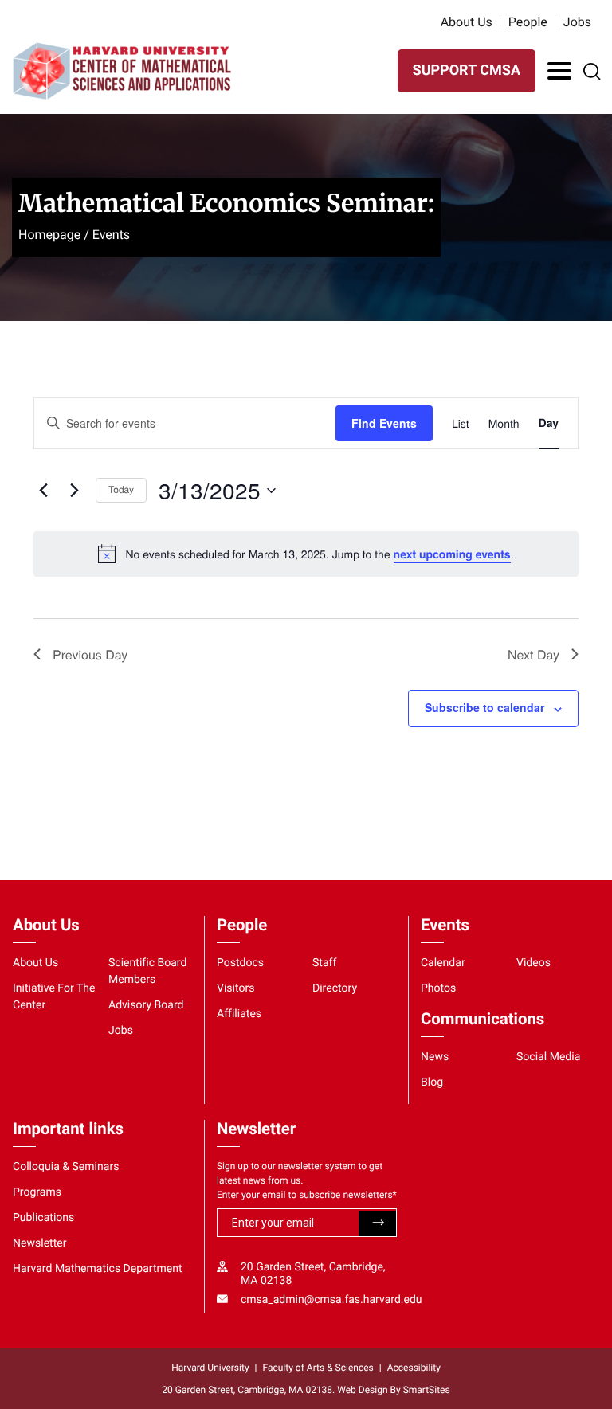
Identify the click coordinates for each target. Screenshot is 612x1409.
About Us (466, 21)
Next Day (533, 654)
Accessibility (414, 1367)
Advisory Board (146, 1005)
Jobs (577, 21)
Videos (533, 963)
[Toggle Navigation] (559, 71)
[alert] (306, 553)
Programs (37, 1192)
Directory (334, 988)
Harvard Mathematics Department (97, 1268)
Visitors (236, 988)
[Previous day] (43, 490)
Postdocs (240, 963)
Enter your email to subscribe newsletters (307, 1194)
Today (121, 489)
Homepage (49, 234)
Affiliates (239, 1014)
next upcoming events (452, 554)
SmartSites (426, 1389)
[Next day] (74, 490)
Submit (377, 1223)
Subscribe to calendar (484, 707)
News (435, 1057)
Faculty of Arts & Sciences (318, 1367)
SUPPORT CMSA (466, 70)
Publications (43, 1217)
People (527, 21)
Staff (324, 963)
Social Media (548, 1057)
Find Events (384, 423)
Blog (432, 1082)
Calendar (443, 963)
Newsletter (40, 1243)
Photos (438, 988)
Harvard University (210, 1367)
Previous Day (90, 654)
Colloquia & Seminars (66, 1166)
